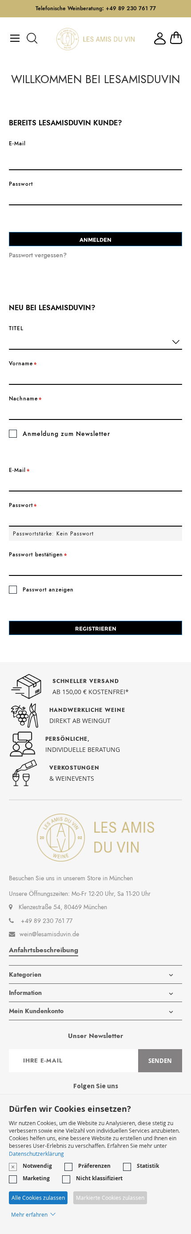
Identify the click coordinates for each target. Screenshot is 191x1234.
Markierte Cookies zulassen (110, 1197)
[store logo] (95, 39)
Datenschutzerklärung (36, 1153)
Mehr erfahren (29, 1214)
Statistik (148, 1166)
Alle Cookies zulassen (38, 1197)
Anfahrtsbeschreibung (43, 950)
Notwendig (37, 1166)
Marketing (36, 1178)
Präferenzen (94, 1166)
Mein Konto (160, 38)
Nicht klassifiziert (99, 1178)
